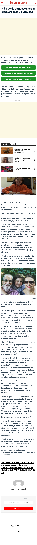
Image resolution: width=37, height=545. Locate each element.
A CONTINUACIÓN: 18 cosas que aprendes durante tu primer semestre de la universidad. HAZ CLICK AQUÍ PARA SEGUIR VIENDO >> (18, 467)
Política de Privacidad (13, 529)
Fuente (34, 459)
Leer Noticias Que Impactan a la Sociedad (18, 73)
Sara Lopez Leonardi (18, 489)
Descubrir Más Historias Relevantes (18, 79)
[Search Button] (35, 2)
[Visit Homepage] (18, 2)
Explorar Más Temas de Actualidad (18, 67)
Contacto (22, 529)
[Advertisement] (18, 36)
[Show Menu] (2, 2)
